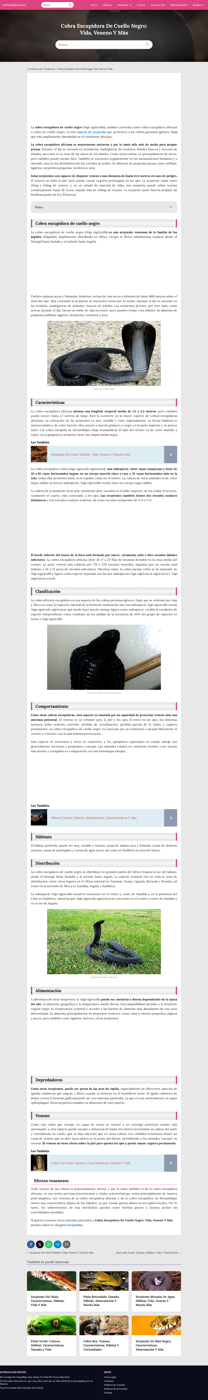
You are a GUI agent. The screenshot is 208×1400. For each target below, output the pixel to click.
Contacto (109, 1380)
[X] (40, 1244)
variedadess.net (14, 5)
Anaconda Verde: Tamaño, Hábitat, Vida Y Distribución (147, 1252)
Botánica (198, 5)
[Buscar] (70, 4)
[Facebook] (31, 1244)
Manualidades (178, 5)
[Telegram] (58, 1244)
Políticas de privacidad (115, 1388)
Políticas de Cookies (114, 1384)
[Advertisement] (104, 101)
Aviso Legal (110, 1377)
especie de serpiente (91, 132)
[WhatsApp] (49, 1244)
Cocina (141, 5)
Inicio (94, 5)
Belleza (107, 5)
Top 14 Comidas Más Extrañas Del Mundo (21, 1387)
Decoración (158, 5)
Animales (122, 5)
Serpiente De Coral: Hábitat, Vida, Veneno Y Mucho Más (61, 1252)
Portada (108, 1392)
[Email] (67, 1244)
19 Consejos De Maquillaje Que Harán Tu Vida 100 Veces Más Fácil (34, 1377)
